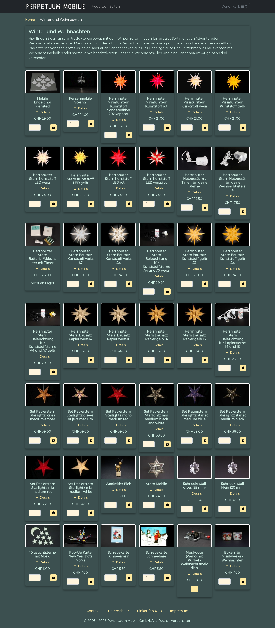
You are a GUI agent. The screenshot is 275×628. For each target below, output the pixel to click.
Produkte (98, 6)
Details (44, 112)
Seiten (115, 6)
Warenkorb (234, 6)
